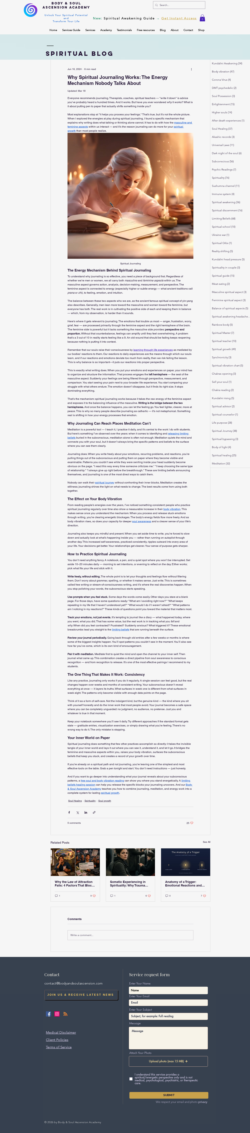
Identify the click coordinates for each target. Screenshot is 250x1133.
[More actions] (191, 69)
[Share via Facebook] (69, 812)
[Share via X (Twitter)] (77, 812)
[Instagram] (57, 1013)
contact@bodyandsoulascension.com (73, 983)
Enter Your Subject (140, 1009)
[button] (202, 17)
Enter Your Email (139, 996)
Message (135, 1023)
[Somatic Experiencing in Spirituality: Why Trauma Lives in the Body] (130, 862)
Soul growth (104, 800)
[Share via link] (94, 812)
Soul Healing (75, 800)
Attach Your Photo (140, 1053)
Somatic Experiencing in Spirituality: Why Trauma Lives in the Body (128, 883)
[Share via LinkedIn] (85, 812)
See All (206, 842)
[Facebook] (48, 1013)
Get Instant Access (179, 18)
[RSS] (65, 1013)
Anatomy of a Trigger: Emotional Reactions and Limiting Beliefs (183, 883)
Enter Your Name (140, 983)
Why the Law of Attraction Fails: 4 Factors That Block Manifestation (74, 883)
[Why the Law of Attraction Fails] (75, 862)
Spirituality (90, 800)
